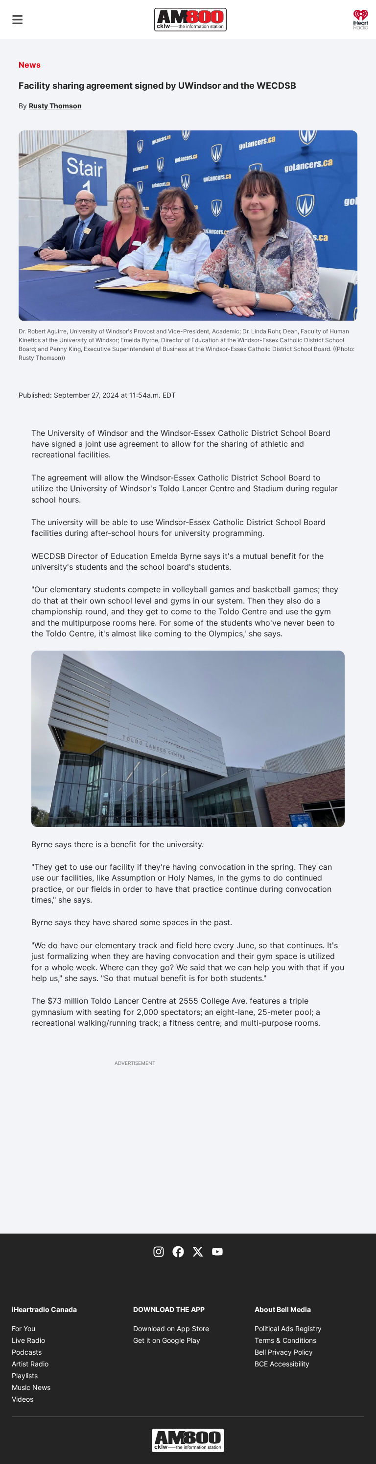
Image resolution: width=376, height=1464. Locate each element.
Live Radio (28, 1340)
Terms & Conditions (285, 1340)
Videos (22, 1399)
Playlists (25, 1375)
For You (23, 1328)
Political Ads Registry (288, 1328)
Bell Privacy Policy (284, 1352)
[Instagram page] (158, 1251)
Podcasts (27, 1352)
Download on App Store (171, 1328)
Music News (31, 1387)
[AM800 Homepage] (190, 19)
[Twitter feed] (198, 1251)
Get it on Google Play (166, 1340)
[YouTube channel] (217, 1251)
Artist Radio (30, 1364)
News (30, 65)
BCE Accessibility (282, 1364)
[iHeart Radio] (360, 19)
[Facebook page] (178, 1251)
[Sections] (17, 19)
